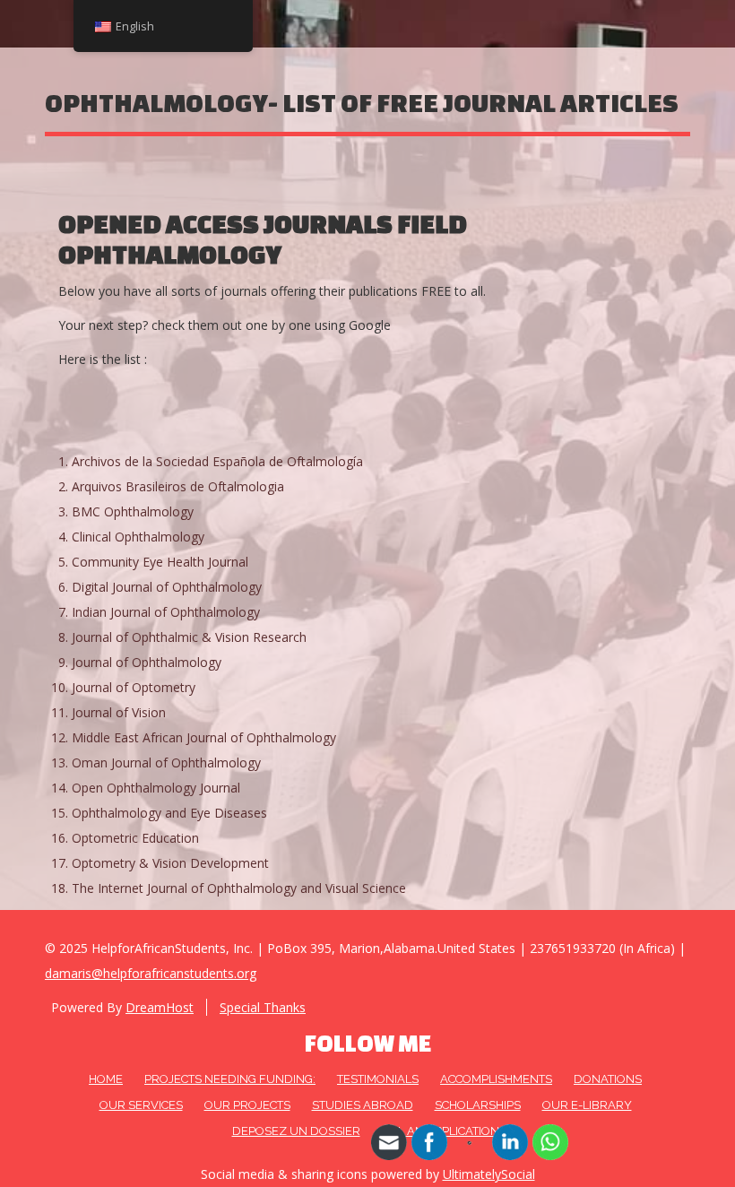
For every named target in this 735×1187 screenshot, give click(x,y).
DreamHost (159, 1007)
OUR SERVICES (141, 1105)
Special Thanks (263, 1007)
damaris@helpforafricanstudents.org (150, 973)
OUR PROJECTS (247, 1105)
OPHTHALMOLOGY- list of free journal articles (362, 102)
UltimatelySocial (489, 1174)
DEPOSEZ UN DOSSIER (296, 1131)
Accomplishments (496, 1079)
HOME (106, 1079)
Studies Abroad (362, 1105)
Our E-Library (587, 1105)
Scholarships (478, 1105)
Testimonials (378, 1079)
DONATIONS (608, 1079)
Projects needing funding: (230, 1079)
